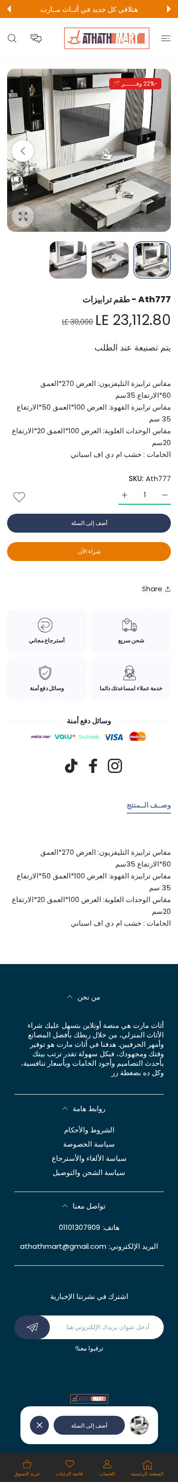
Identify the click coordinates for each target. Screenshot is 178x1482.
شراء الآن (89, 551)
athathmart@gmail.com (63, 1246)
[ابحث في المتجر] (12, 38)
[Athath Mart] (107, 38)
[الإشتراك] (32, 1327)
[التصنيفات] (166, 38)
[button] (169, 9)
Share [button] (152, 589)
